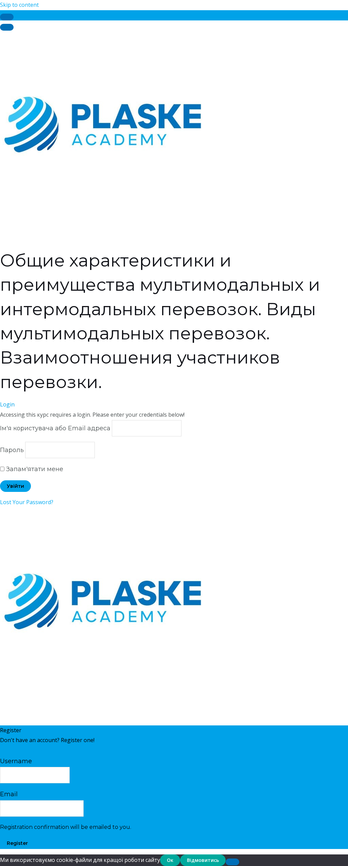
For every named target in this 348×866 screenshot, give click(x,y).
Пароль (12, 450)
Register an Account (25, 750)
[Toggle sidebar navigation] (7, 17)
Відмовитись (203, 860)
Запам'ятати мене (33, 469)
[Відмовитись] (232, 862)
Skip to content (19, 5)
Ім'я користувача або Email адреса (55, 428)
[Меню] (7, 27)
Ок (170, 860)
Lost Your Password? (26, 502)
